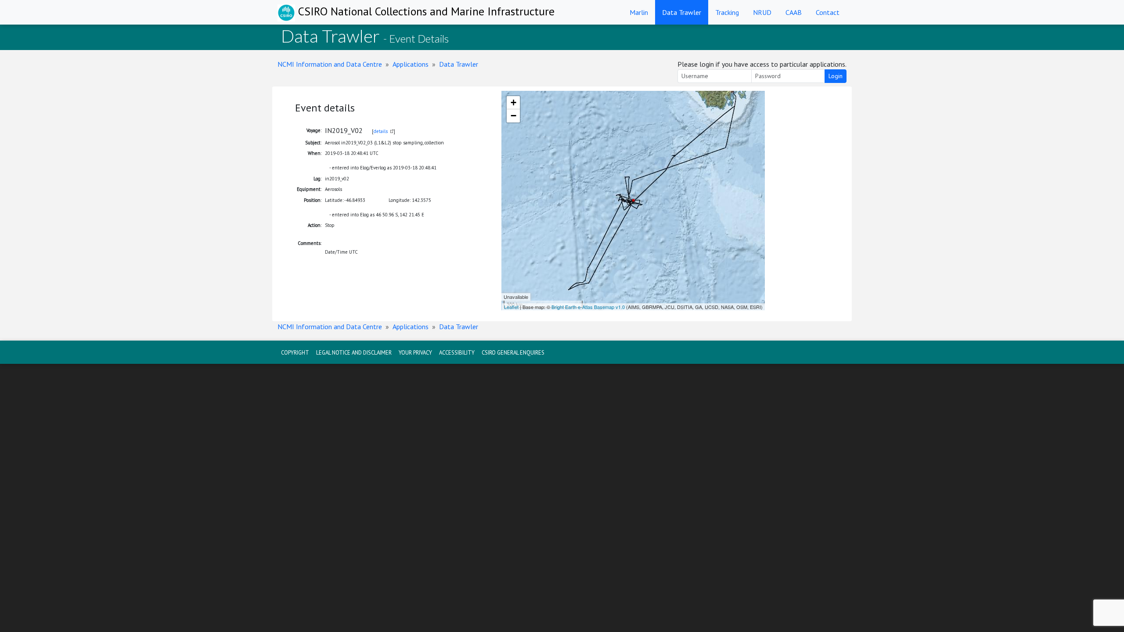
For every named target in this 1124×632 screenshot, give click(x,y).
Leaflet (511, 306)
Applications (411, 64)
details (381, 131)
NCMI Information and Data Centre (329, 64)
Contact (827, 12)
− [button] (513, 115)
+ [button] (513, 102)
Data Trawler (681, 12)
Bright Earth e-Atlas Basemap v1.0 (588, 306)
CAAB (793, 12)
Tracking (727, 12)
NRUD (762, 12)
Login (836, 76)
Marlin (639, 12)
